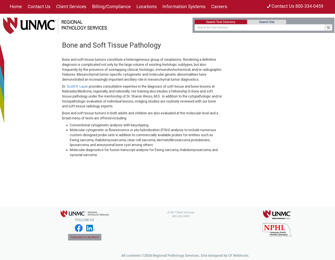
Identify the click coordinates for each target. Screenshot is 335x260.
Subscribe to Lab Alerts (85, 237)
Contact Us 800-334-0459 (296, 6)
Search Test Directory (220, 22)
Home (16, 6)
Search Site (267, 22)
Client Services (71, 6)
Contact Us (39, 6)
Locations (146, 6)
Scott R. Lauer (77, 86)
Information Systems (183, 6)
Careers (219, 6)
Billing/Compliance (111, 6)
